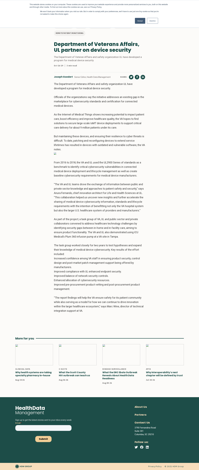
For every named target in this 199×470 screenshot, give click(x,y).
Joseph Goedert (63, 77)
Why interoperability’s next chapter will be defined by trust (164, 374)
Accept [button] (140, 20)
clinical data (22, 369)
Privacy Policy (155, 466)
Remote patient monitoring (69, 33)
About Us (141, 407)
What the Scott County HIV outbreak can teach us (74, 374)
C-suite (63, 369)
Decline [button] (152, 20)
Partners (141, 415)
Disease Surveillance (114, 369)
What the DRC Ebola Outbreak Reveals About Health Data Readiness (119, 375)
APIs (148, 369)
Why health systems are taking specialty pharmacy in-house (33, 374)
